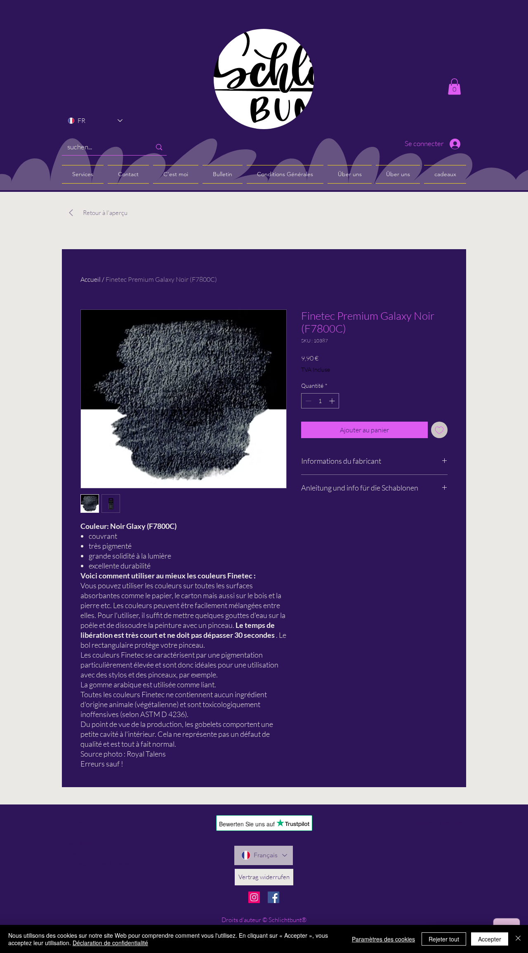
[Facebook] (273, 897)
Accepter (489, 939)
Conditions (82, 843)
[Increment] (333, 401)
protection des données (99, 863)
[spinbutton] (320, 401)
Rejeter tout (444, 939)
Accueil (90, 279)
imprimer (79, 853)
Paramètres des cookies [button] (383, 939)
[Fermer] (518, 939)
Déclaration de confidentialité (110, 943)
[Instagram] (254, 897)
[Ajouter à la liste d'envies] (439, 430)
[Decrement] (307, 401)
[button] (454, 86)
